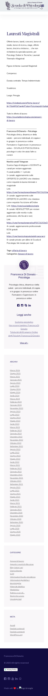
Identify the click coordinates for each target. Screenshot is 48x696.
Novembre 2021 (16, 478)
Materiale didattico (17, 586)
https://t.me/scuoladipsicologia (25, 206)
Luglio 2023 (14, 415)
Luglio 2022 (14, 452)
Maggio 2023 (15, 421)
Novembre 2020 (16, 516)
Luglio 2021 (14, 490)
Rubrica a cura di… (17, 593)
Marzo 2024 (15, 399)
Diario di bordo (16, 571)
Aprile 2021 (14, 500)
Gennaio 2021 (16, 509)
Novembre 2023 (16, 408)
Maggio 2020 (15, 535)
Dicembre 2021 (16, 475)
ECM (12, 574)
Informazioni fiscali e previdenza (22, 577)
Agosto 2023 (15, 411)
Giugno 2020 (15, 532)
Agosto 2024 (15, 383)
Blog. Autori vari (16, 567)
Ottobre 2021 (15, 481)
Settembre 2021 (16, 484)
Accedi (12, 625)
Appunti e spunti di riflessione (22, 564)
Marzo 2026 (15, 370)
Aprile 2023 (14, 424)
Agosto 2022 (15, 449)
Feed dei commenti (17, 632)
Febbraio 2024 (16, 402)
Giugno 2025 (15, 373)
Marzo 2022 (15, 465)
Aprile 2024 (14, 395)
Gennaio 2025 (16, 380)
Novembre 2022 (16, 440)
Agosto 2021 (15, 487)
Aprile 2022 (14, 462)
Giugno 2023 (15, 418)
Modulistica (14, 589)
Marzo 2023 (15, 427)
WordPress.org (16, 635)
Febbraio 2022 (16, 468)
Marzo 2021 (15, 503)
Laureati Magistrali (23, 33)
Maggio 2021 (15, 497)
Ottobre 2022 (15, 443)
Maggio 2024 (15, 392)
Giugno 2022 (15, 456)
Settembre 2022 (16, 446)
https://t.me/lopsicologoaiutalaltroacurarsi (26, 236)
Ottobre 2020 (15, 519)
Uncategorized (15, 599)
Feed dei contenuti (17, 628)
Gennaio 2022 (16, 471)
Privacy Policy (12, 669)
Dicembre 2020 (16, 513)
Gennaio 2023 (16, 433)
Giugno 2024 (15, 389)
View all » (24, 343)
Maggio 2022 (15, 459)
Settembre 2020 (16, 522)
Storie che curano (17, 596)
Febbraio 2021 (16, 506)
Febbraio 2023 (16, 430)
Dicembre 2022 (16, 437)
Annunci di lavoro (25, 254)
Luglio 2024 (14, 386)
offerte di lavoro (19, 250)
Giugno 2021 (15, 494)
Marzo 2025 (15, 376)
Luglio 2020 (14, 528)
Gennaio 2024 (16, 405)
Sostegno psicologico (24, 322)
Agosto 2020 (15, 525)
